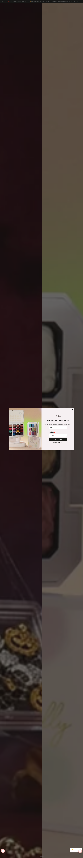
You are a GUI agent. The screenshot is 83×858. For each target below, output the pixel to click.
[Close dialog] (72, 409)
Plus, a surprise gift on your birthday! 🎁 (56, 431)
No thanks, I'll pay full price (57, 442)
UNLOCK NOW (58, 439)
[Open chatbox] (80, 850)
